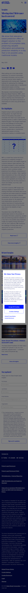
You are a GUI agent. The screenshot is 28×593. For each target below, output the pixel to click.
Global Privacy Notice (10, 316)
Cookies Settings (14, 311)
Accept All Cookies (14, 307)
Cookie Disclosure (9, 318)
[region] (14, 296)
